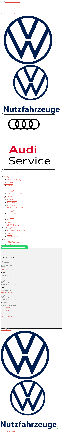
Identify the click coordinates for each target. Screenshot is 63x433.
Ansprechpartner (11, 233)
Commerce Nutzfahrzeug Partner (15, 181)
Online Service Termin (9, 227)
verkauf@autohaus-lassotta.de (8, 277)
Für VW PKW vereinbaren (13, 229)
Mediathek (9, 235)
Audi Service (10, 182)
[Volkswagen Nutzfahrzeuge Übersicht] (32, 113)
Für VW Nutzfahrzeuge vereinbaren (16, 230)
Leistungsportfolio (11, 205)
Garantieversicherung (12, 187)
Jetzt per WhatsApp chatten (17, 247)
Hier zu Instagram (5, 308)
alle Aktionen (10, 199)
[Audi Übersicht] (29, 169)
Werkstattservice (11, 222)
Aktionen (6, 198)
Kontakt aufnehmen (6, 330)
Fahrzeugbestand (11, 185)
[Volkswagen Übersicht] (28, 64)
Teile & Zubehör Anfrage (13, 225)
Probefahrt (9, 196)
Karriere (6, 238)
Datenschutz (4, 313)
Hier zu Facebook (5, 307)
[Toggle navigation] (16, 172)
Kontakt (6, 239)
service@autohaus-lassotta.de (8, 292)
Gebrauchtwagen (8, 184)
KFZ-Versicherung (11, 213)
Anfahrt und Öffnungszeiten (14, 242)
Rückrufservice (10, 224)
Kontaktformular (11, 244)
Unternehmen (7, 232)
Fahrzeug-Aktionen (12, 201)
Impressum (3, 315)
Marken (6, 176)
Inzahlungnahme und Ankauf (14, 193)
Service (5, 204)
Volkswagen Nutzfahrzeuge (14, 179)
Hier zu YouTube (5, 310)
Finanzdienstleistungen (13, 221)
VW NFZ (12, 191)
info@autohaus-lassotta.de (8, 269)
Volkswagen (10, 178)
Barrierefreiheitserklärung (7, 316)
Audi (11, 188)
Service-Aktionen (11, 202)
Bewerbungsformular (12, 236)
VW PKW (12, 190)
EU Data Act (4, 318)
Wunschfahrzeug (11, 195)
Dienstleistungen (11, 219)
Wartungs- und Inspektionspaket (15, 207)
